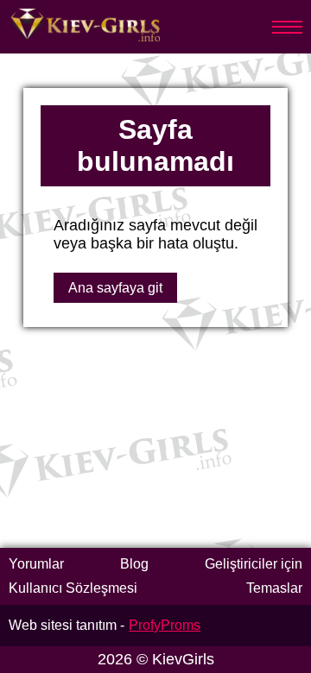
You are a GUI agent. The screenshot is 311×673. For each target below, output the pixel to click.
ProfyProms (164, 625)
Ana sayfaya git (115, 287)
